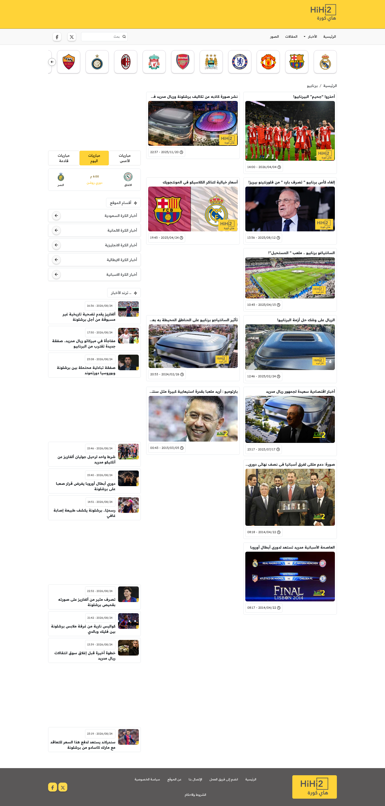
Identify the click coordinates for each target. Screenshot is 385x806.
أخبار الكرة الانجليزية (121, 245)
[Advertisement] (129, 14)
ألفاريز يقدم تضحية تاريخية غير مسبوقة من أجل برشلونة (89, 317)
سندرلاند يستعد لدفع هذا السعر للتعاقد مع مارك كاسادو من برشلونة (82, 745)
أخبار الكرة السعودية (120, 215)
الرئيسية (329, 36)
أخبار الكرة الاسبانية (121, 274)
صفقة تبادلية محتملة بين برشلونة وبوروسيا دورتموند (86, 370)
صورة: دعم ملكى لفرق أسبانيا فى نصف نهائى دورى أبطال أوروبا (290, 464)
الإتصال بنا (195, 779)
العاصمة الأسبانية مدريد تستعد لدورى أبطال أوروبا (292, 547)
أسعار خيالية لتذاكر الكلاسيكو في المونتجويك (200, 182)
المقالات (291, 36)
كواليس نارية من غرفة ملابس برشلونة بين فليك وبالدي (83, 629)
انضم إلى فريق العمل (223, 779)
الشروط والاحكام (195, 795)
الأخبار (312, 36)
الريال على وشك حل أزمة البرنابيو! (306, 320)
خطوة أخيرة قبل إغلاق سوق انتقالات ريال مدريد (84, 655)
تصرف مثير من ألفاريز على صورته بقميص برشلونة (86, 602)
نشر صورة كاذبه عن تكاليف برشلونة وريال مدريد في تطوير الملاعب (193, 96)
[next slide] (52, 62)
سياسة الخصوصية (147, 779)
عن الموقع (174, 779)
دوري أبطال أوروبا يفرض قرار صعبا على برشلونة (85, 486)
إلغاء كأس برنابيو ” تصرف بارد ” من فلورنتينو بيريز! (291, 182)
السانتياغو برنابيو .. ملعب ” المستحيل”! (301, 253)
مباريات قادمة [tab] (64, 158)
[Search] (124, 36)
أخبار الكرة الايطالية (122, 259)
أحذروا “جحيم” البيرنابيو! (314, 96)
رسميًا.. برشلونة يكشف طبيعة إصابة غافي (84, 513)
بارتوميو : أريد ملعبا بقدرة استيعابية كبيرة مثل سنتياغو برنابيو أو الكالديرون (193, 391)
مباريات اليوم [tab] (94, 158)
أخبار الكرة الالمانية (122, 230)
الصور (274, 36)
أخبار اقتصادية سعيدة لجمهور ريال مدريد (300, 391)
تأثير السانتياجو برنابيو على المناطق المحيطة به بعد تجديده (193, 320)
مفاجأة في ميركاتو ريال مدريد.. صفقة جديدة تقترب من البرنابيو (83, 343)
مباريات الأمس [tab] (125, 158)
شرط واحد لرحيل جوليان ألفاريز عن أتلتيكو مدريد (86, 459)
